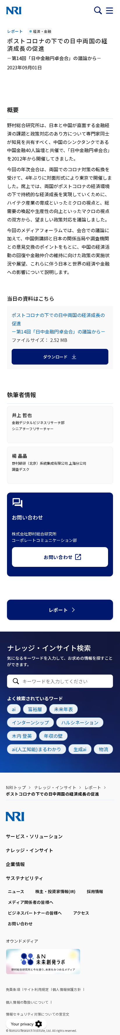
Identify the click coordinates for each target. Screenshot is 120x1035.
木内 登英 (22, 735)
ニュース (16, 891)
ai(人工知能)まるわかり (36, 749)
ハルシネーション (79, 722)
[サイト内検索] (98, 10)
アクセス (81, 913)
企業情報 (15, 864)
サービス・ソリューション (34, 836)
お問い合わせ (58, 556)
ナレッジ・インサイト (55, 787)
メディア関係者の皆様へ (30, 902)
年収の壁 (53, 735)
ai (14, 709)
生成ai (80, 749)
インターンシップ (30, 722)
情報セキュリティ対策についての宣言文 (38, 1013)
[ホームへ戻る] (13, 10)
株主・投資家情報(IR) (55, 891)
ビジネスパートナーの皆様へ (35, 913)
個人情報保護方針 (66, 989)
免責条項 (13, 989)
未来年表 (63, 709)
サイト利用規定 (36, 989)
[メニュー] (109, 10)
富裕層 (35, 709)
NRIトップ (16, 787)
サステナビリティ (24, 877)
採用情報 (95, 891)
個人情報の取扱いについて (27, 1002)
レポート (58, 609)
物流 (103, 749)
